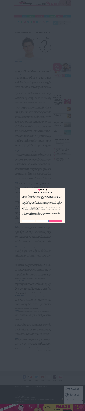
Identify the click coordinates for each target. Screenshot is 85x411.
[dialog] (42, 205)
